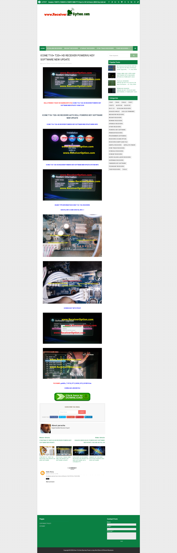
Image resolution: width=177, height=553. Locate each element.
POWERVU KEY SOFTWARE (64, 63)
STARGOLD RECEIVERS (116, 151)
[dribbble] (125, 2)
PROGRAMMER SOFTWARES (117, 136)
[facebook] (109, 2)
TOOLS (125, 169)
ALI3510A (119, 105)
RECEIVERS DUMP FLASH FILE (118, 142)
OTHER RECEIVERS (115, 126)
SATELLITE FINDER (129, 145)
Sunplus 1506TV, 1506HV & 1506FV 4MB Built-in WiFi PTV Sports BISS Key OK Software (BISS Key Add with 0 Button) (88, 3)
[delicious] (138, 2)
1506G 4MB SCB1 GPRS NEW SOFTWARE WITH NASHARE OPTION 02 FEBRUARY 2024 (126, 75)
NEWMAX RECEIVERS (115, 120)
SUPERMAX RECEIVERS (116, 160)
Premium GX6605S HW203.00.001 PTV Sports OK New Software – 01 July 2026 (126, 82)
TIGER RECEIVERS (122, 48)
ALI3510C (127, 105)
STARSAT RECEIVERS (87, 48)
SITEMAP (42, 526)
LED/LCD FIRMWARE (128, 111)
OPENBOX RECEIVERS (116, 123)
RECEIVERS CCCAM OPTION (117, 139)
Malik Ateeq (50, 472)
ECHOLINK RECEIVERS (54, 48)
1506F (111, 102)
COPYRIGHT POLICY (45, 523)
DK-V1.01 (112, 108)
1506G (117, 102)
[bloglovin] (121, 2)
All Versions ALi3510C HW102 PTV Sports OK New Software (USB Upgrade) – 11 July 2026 (127, 67)
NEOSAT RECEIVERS (71, 48)
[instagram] (134, 2)
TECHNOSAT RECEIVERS (116, 166)
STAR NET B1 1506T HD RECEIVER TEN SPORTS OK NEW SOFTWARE (47, 458)
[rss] (118, 2)
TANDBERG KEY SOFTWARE (117, 163)
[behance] (131, 2)
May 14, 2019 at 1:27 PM (52, 473)
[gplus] (115, 2)
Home (43, 48)
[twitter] (112, 2)
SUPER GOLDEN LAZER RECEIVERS (120, 157)
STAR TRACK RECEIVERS (105, 48)
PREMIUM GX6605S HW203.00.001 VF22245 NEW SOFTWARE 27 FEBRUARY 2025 (127, 90)
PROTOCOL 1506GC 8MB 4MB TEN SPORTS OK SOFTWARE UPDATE (63, 458)
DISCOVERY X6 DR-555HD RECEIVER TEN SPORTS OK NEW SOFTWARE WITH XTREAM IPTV (80, 459)
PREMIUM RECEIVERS (115, 132)
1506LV (124, 102)
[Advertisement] (104, 30)
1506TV (111, 105)
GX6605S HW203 (114, 111)
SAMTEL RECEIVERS (115, 145)
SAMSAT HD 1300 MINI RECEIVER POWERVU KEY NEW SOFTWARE (96, 458)
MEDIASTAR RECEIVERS (116, 114)
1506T (130, 102)
